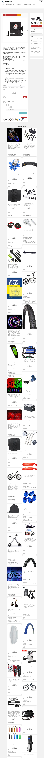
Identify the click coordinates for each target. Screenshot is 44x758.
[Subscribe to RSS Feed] (6, 7)
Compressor (22, 85)
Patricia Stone (12, 594)
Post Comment (23, 112)
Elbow (38, 43)
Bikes (3, 4)
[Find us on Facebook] (2, 7)
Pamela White (27, 154)
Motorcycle (37, 47)
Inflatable (5, 87)
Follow (24, 97)
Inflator (9, 87)
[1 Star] (13, 92)
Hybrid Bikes (12, 155)
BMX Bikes (12, 618)
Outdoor (37, 48)
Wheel (40, 53)
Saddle (35, 51)
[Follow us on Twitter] (4, 7)
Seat (39, 51)
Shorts (32, 52)
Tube (31, 53)
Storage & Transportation (11, 4)
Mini (17, 87)
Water (34, 53)
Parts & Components (27, 4)
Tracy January (27, 643)
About (34, 4)
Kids (40, 46)
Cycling (35, 43)
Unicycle (11, 242)
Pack (40, 48)
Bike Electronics (12, 117)
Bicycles (12, 85)
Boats (15, 85)
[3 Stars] (14, 92)
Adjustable (32, 38)
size (33, 52)
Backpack (35, 38)
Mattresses (13, 87)
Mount (40, 47)
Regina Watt (27, 181)
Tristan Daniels (13, 154)
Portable (20, 87)
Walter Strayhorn (28, 425)
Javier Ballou (12, 341)
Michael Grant (12, 372)
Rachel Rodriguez (28, 456)
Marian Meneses (13, 655)
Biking (37, 41)
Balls (9, 85)
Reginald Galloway (13, 182)
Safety (37, 51)
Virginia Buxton (28, 731)
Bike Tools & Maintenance (14, 183)
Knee (31, 47)
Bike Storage (12, 527)
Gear (38, 44)
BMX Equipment (13, 723)
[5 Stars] (16, 92)
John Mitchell (12, 688)
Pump (24, 87)
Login (41, 1)
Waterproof (37, 53)
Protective (36, 50)
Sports (38, 52)
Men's (33, 47)
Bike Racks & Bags (13, 405)
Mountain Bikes (28, 701)
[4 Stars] (15, 92)
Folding (32, 44)
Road (32, 51)
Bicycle (39, 39)
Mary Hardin (27, 397)
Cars (18, 85)
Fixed (40, 43)
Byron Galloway (28, 212)
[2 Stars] (13, 178)
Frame (34, 44)
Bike (32, 41)
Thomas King (12, 308)
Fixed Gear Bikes (28, 238)
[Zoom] (12, 15)
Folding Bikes (27, 297)
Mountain (33, 48)
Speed (35, 52)
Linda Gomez (12, 275)
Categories (33, 31)
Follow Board (24, 117)
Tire (4, 89)
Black (40, 41)
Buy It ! (18, 14)
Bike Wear (19, 4)
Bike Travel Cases (13, 752)
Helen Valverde (28, 296)
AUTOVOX (5, 85)
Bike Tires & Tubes (28, 182)
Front (36, 44)
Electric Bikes (12, 309)
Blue (31, 43)
